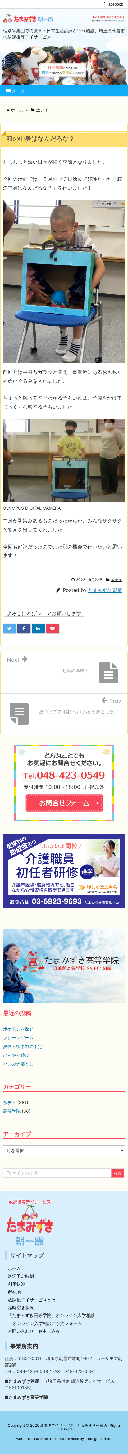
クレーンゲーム (18, 1037)
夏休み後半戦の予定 (22, 1046)
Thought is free (98, 1439)
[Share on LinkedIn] (38, 628)
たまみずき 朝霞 (105, 590)
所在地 (14, 1292)
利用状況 (16, 1284)
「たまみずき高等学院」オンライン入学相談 (51, 1315)
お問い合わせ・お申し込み (34, 1331)
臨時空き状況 (21, 1307)
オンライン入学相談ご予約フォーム (47, 1323)
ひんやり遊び (16, 1055)
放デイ (116, 579)
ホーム (14, 1268)
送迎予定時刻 (21, 1276)
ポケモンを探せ (18, 1028)
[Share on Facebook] (23, 628)
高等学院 (12, 1111)
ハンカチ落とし (18, 1063)
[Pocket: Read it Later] (52, 628)
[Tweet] (9, 628)
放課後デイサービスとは (32, 1299)
